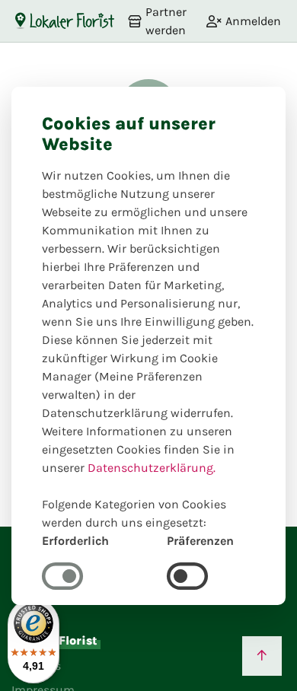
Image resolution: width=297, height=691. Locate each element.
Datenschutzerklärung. (152, 467)
